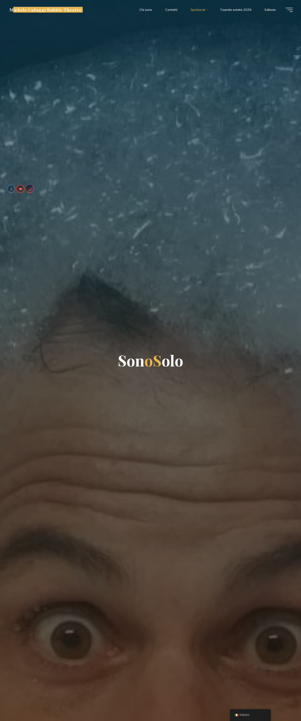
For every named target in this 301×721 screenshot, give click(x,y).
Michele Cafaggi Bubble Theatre (45, 9)
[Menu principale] (289, 10)
